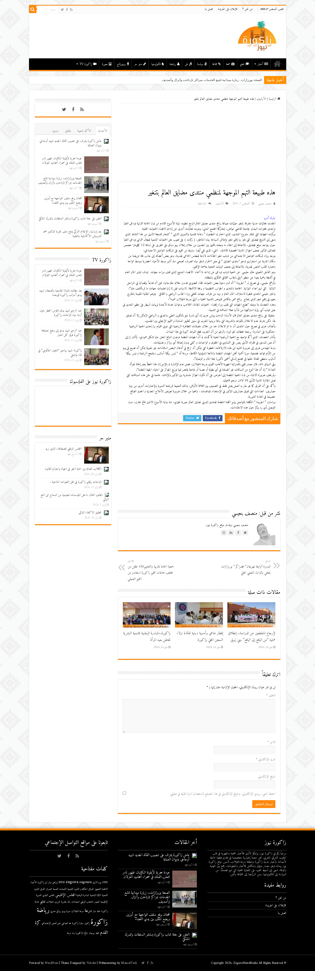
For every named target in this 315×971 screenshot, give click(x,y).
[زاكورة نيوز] (258, 35)
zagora (72, 882)
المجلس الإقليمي (65, 895)
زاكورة (99, 922)
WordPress (51, 963)
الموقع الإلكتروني (266, 776)
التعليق (270, 695)
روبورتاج (121, 64)
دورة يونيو (66, 911)
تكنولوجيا (156, 64)
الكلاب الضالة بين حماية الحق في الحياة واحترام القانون (73, 469)
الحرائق (91, 889)
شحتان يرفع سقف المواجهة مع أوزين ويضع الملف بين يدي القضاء (63, 200)
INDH (62, 882)
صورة (105, 64)
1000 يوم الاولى (100, 882)
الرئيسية (277, 63)
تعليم (242, 64)
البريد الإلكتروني (265, 759)
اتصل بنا (209, 9)
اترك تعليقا (202, 203)
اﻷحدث (102, 131)
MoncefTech (129, 963)
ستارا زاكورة (78, 923)
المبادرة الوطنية (82, 895)
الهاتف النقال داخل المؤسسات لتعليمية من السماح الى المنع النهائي (75, 497)
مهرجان (92, 933)
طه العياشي (66, 923)
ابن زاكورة (42, 882)
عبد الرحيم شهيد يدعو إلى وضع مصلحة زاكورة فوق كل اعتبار (62, 333)
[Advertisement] (199, 142)
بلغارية (63, 902)
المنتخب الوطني (86, 902)
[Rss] (71, 10)
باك (68, 902)
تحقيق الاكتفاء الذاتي (90, 512)
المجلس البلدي (48, 895)
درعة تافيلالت (77, 911)
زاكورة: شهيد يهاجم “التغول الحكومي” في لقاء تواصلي (60, 353)
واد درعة (71, 933)
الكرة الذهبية (95, 895)
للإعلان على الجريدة (227, 9)
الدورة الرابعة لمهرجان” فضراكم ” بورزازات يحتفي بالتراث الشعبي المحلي (245, 567)
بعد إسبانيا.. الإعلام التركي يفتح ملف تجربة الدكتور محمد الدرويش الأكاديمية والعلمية (72, 234)
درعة (88, 911)
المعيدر (97, 902)
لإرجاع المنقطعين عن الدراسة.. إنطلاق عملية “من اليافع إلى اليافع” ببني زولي (251, 636)
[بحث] (32, 9)
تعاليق (68, 131)
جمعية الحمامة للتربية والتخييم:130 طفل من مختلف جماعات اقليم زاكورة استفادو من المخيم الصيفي (151, 570)
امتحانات (75, 902)
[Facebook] (66, 10)
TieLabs (91, 963)
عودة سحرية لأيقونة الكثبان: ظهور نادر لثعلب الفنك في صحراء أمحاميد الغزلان (62, 161)
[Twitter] (62, 10)
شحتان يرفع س (252, 80)
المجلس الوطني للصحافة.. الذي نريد (63, 449)
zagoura (85, 882)
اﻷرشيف (261, 99)
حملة (98, 911)
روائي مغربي (55, 911)
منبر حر (138, 64)
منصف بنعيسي (264, 203)
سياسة (200, 64)
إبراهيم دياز (53, 882)
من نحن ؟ (247, 9)
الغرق (42, 889)
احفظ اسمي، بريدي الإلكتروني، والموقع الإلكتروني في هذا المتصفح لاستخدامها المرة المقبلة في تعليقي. (222, 794)
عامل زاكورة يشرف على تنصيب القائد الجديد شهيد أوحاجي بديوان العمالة (70, 143)
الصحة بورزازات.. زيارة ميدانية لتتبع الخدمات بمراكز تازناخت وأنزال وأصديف (60, 181)
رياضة (173, 64)
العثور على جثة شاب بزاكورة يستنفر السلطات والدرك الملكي (70, 218)
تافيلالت (50, 902)
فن (186, 64)
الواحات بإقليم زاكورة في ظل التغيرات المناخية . (75, 482)
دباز (94, 911)
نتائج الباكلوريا (82, 933)
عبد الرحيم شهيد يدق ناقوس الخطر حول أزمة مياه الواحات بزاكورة (61, 313)
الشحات (62, 889)
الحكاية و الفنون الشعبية (77, 889)
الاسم (271, 742)
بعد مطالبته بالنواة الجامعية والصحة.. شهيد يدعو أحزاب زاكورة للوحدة (60, 293)
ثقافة (214, 64)
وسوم (55, 131)
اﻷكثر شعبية (84, 131)
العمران (49, 889)
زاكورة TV (85, 64)
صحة (228, 64)
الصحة (55, 889)
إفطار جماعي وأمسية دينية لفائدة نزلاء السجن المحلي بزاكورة (200, 636)
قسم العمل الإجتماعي (51, 923)
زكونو (87, 923)
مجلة (97, 933)
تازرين (57, 902)
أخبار (260, 64)
